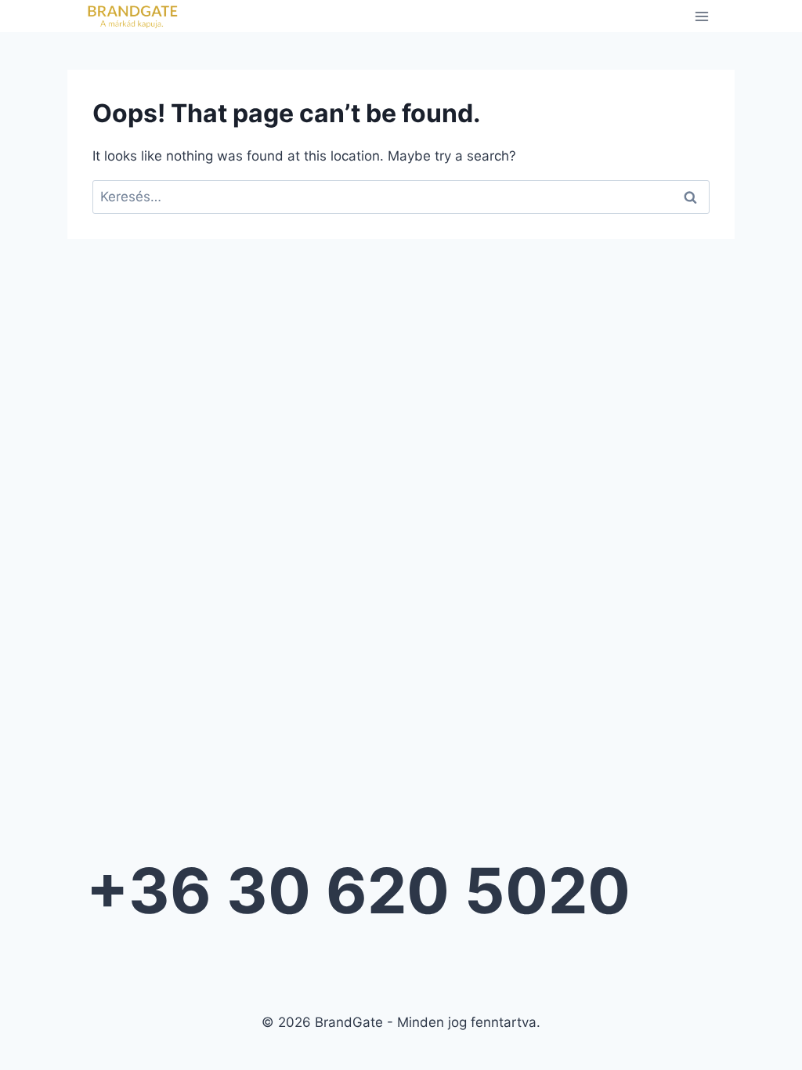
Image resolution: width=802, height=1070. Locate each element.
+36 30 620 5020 (358, 890)
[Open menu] (701, 16)
